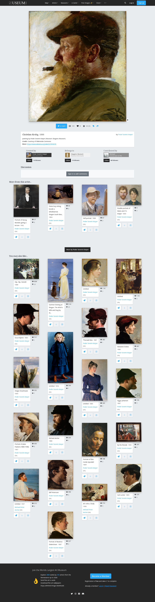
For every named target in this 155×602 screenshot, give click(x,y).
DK (16, 231)
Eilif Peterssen (54, 492)
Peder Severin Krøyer (125, 134)
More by (77, 250)
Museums (64, 3)
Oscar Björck (19, 338)
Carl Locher (121, 495)
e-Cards (74, 3)
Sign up (141, 3)
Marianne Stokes (123, 347)
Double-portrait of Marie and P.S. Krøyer (123, 211)
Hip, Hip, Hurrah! (20, 282)
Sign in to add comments (77, 174)
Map (46, 3)
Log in (131, 3)
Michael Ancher (54, 438)
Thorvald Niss (88, 340)
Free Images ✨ (86, 3)
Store (98, 3)
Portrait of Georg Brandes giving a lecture (21, 222)
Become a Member (100, 576)
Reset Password (110, 586)
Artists (54, 3)
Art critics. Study (88, 504)
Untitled (17, 504)
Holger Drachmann (21, 391)
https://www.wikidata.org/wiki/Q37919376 (41, 144)
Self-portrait (87, 218)
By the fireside (122, 445)
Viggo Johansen (122, 401)
